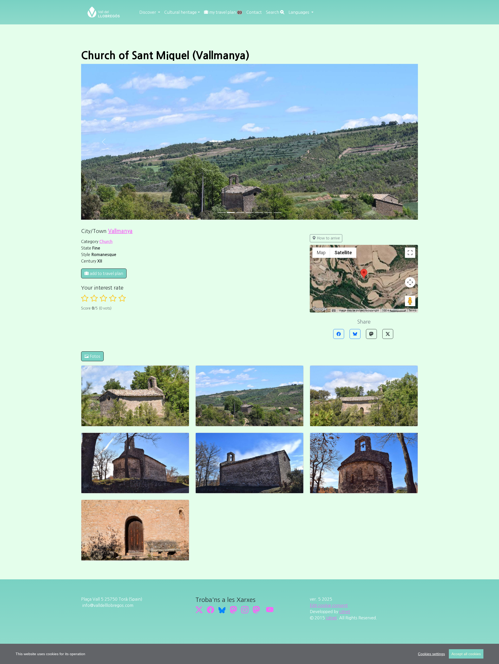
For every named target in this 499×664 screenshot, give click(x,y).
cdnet (344, 456)
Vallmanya (120, 75)
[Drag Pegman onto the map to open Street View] (410, 145)
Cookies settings (431, 654)
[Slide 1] (231, 57)
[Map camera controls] (410, 126)
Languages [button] (299, 12)
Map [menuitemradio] (321, 96)
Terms (412, 154)
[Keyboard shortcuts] (334, 155)
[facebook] (210, 454)
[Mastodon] (371, 178)
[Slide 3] (249, 57)
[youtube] (269, 454)
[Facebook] (338, 178)
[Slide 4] (259, 57)
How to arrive (328, 82)
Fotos (94, 200)
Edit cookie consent (329, 449)
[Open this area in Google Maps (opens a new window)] (319, 153)
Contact (254, 12)
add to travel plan (106, 118)
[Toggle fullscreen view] (410, 97)
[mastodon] (256, 454)
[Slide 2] (240, 57)
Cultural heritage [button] (180, 12)
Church (106, 86)
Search (273, 12)
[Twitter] (387, 178)
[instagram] (244, 454)
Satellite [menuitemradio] (343, 96)
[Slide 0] (221, 57)
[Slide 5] (268, 57)
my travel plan (224, 12)
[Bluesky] (355, 178)
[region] (249, 654)
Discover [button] (148, 12)
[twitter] (199, 454)
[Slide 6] (277, 57)
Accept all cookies (466, 654)
